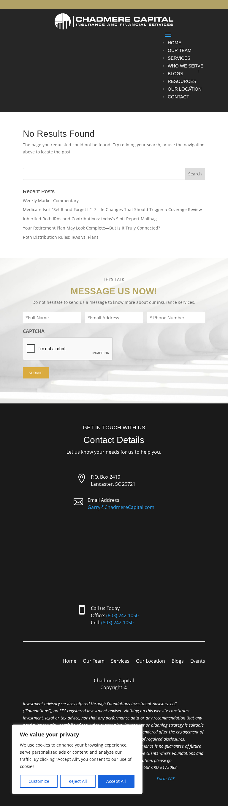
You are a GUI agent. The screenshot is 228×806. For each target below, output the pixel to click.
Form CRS (166, 778)
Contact (178, 96)
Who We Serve (185, 65)
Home (174, 42)
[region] (77, 759)
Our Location (185, 89)
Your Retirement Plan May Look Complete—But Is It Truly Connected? (91, 228)
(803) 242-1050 (122, 615)
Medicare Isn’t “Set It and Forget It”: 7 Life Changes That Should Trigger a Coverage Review (112, 209)
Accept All (116, 781)
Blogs (175, 73)
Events (197, 661)
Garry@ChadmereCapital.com (121, 507)
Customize (38, 781)
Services (179, 58)
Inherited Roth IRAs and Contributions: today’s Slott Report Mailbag (90, 218)
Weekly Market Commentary (51, 200)
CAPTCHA (34, 331)
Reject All (78, 781)
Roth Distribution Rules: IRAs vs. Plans (61, 237)
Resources (182, 81)
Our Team (179, 50)
